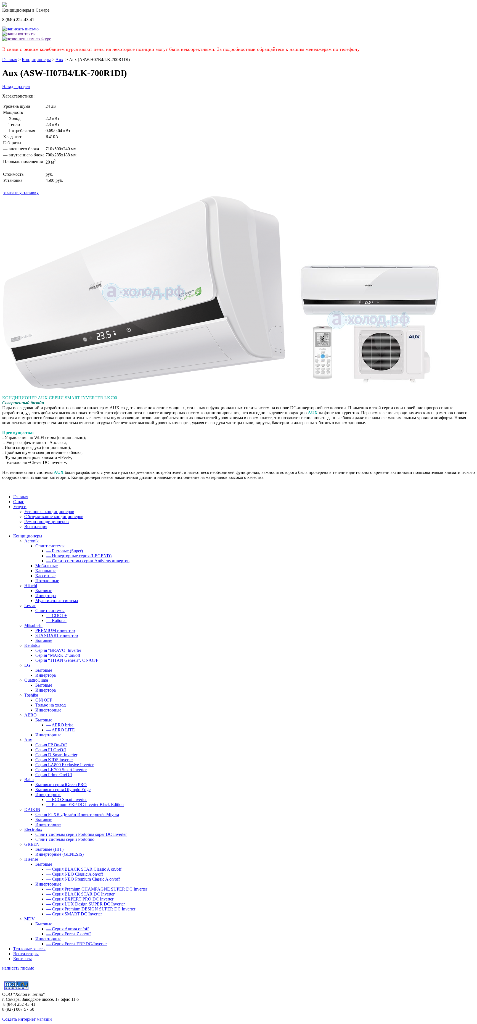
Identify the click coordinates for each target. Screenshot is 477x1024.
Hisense (31, 859)
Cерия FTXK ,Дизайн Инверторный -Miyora (77, 814)
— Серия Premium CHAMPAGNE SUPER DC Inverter (96, 889)
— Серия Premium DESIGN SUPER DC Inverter (90, 909)
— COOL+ (56, 615)
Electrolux (33, 829)
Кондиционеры (36, 59)
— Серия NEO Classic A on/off (74, 874)
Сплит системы (50, 545)
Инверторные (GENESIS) (59, 854)
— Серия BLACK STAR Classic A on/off (83, 869)
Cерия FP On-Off (51, 744)
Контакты (22, 958)
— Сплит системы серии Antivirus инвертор (87, 560)
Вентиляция (35, 526)
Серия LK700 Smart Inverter (61, 769)
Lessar (30, 605)
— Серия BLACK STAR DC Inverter (80, 894)
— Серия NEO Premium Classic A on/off (83, 879)
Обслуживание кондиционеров (53, 516)
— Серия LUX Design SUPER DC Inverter (85, 904)
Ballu (29, 779)
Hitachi (30, 585)
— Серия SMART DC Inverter (74, 914)
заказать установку (21, 192)
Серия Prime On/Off (53, 774)
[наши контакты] (19, 33)
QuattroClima (36, 680)
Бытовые (43, 590)
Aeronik (31, 541)
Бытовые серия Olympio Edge (63, 789)
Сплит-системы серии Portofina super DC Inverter (81, 834)
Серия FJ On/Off (50, 749)
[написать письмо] (20, 29)
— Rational (56, 620)
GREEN (31, 844)
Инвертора (45, 595)
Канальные (45, 570)
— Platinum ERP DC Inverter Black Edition (85, 804)
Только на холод (50, 705)
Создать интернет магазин (27, 1019)
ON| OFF (43, 700)
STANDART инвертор (56, 635)
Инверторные (48, 710)
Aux (59, 59)
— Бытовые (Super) (64, 550)
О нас (18, 501)
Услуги (19, 506)
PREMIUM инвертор (55, 630)
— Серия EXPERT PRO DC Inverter (79, 899)
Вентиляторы (26, 953)
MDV (29, 919)
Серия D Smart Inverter (56, 754)
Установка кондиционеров (49, 511)
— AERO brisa (59, 725)
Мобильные (46, 565)
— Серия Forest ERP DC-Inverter (76, 943)
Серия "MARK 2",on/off (57, 655)
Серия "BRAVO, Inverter (58, 650)
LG (27, 665)
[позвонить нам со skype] (26, 38)
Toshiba (31, 695)
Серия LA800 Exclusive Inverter (64, 764)
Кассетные (45, 575)
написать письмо (18, 968)
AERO (30, 715)
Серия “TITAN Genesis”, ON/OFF (66, 660)
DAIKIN (32, 809)
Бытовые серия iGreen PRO (61, 784)
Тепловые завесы (29, 948)
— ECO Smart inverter (66, 799)
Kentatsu (32, 645)
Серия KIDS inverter (54, 759)
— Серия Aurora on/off (67, 928)
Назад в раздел (16, 86)
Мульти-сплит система (56, 600)
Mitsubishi (33, 625)
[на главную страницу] (4, 5)
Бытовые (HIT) (49, 849)
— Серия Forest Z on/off (68, 933)
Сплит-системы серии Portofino (64, 839)
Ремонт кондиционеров (46, 521)
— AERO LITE (60, 730)
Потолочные (47, 580)
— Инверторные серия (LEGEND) (79, 555)
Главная (9, 59)
